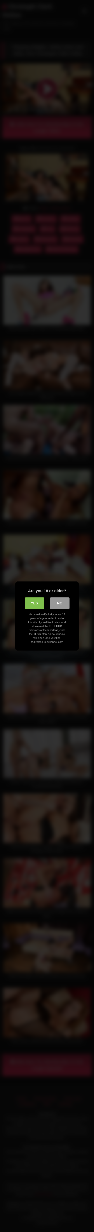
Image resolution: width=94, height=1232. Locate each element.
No (59, 603)
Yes (34, 603)
